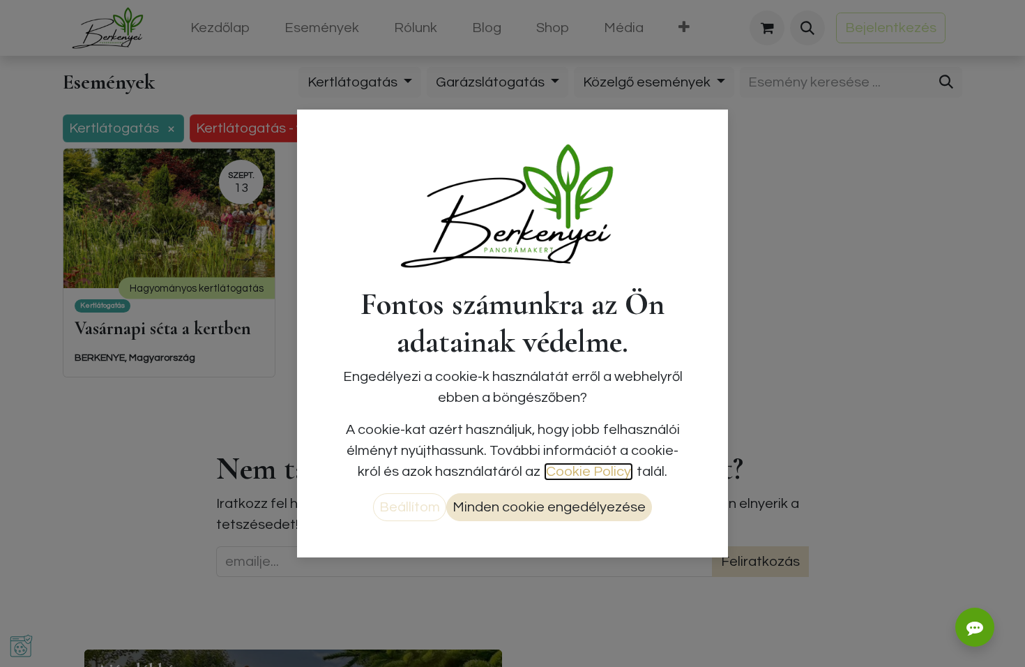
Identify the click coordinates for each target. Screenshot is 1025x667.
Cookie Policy (588, 472)
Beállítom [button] (409, 507)
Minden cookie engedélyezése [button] (549, 507)
